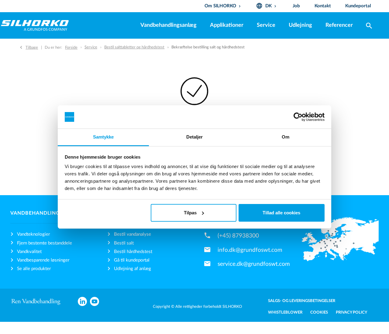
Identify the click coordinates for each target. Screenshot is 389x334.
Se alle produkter (34, 268)
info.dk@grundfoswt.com (250, 250)
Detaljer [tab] (194, 136)
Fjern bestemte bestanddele (44, 243)
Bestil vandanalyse (132, 234)
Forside (71, 47)
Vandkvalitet (29, 251)
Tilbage (32, 47)
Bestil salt (124, 243)
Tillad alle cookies (281, 212)
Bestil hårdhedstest (133, 251)
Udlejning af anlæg (132, 268)
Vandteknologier (33, 234)
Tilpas (190, 212)
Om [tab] (285, 136)
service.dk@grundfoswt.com (254, 264)
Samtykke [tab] (103, 136)
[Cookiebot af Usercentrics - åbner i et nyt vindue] (298, 116)
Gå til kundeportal (132, 260)
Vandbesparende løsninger (43, 260)
